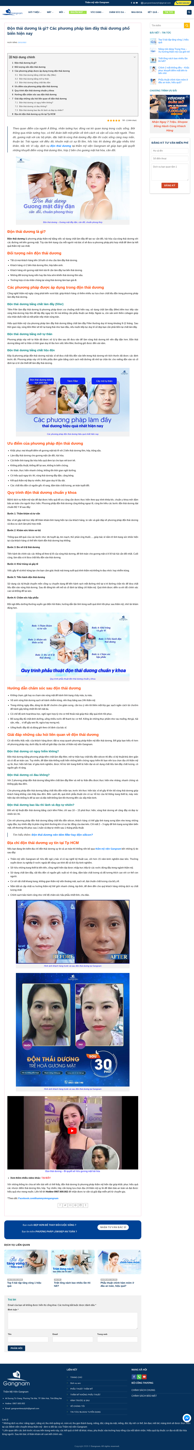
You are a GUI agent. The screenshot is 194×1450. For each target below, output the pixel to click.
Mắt (49, 12)
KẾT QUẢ (152, 12)
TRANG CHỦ (76, 1377)
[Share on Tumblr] (85, 1205)
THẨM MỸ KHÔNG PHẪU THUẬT (85, 1395)
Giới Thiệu (33, 12)
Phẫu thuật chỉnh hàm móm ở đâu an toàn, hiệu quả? (173, 81)
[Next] (141, 1271)
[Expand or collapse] (135, 57)
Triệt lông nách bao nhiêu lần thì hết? (172, 59)
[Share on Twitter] (65, 1205)
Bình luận (13, 1309)
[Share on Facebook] (60, 1205)
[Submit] (187, 25)
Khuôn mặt (77, 12)
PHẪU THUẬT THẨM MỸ (81, 1389)
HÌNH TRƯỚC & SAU (80, 1400)
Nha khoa (136, 12)
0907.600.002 (183, 3)
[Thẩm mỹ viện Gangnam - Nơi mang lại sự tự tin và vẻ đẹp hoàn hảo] (12, 12)
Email (55, 1334)
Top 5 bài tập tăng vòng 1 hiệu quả (173, 41)
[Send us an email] (134, 3)
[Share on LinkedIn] (80, 1205)
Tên (10, 1334)
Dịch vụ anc (75, 1383)
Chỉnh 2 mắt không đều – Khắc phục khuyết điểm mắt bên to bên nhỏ (173, 70)
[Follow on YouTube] (137, 3)
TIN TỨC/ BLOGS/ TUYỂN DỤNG (85, 1412)
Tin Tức (169, 12)
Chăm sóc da (116, 12)
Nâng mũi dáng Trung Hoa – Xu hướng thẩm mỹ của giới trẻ (174, 50)
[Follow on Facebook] (131, 3)
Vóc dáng (96, 12)
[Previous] (4, 1271)
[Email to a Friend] (70, 1205)
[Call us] (139, 1376)
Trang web (102, 1334)
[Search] (189, 12)
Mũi (61, 12)
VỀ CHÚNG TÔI (77, 1406)
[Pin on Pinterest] (75, 1205)
